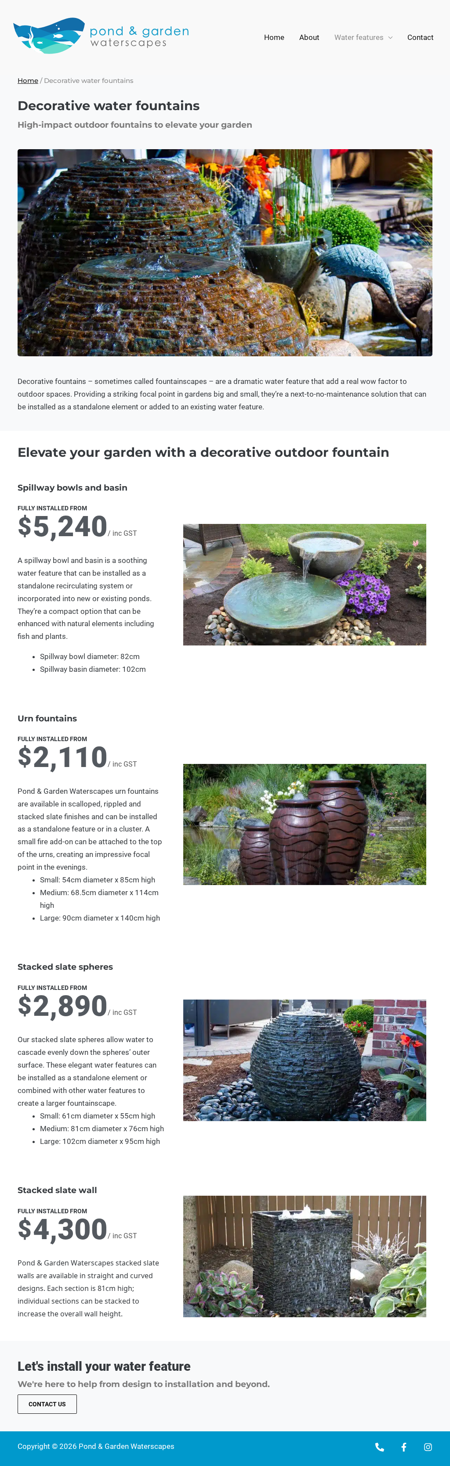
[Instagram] (428, 1447)
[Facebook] (403, 1447)
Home (274, 37)
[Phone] (379, 1447)
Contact (420, 37)
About (309, 37)
